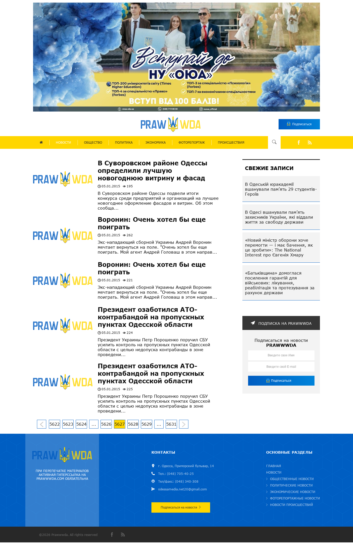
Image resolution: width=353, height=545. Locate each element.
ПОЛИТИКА (124, 142)
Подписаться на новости (179, 507)
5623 (68, 424)
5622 (54, 424)
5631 (171, 424)
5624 (81, 424)
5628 (133, 424)
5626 (106, 424)
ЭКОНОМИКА (155, 142)
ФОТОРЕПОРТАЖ (192, 142)
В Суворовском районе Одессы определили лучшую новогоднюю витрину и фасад (152, 170)
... (93, 424)
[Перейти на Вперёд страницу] (183, 424)
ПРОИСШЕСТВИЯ (231, 142)
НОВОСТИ (63, 142)
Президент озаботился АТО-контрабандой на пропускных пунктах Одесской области (151, 317)
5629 (146, 424)
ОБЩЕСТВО (93, 142)
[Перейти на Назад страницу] (41, 424)
